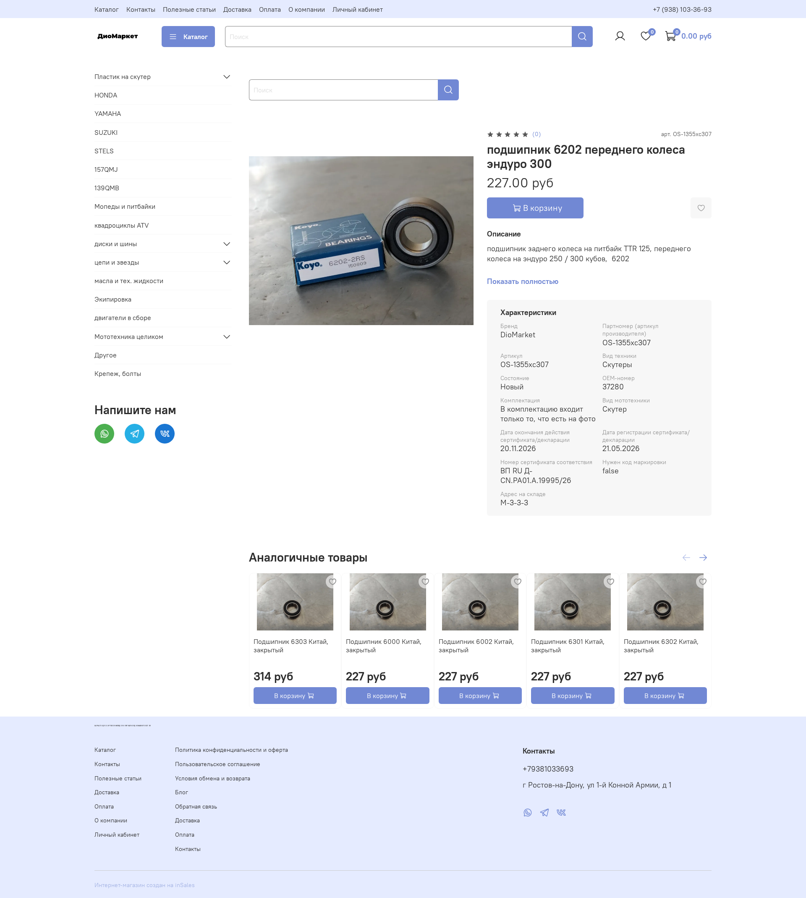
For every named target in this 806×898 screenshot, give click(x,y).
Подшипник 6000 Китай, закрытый (383, 645)
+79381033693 (548, 769)
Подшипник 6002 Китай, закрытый (475, 645)
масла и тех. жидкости (128, 280)
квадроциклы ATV (121, 225)
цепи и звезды (116, 262)
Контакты (140, 9)
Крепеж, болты (117, 373)
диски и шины (115, 243)
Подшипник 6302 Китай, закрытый (660, 645)
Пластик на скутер (122, 76)
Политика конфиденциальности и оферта (231, 750)
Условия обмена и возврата (212, 778)
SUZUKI (106, 132)
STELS (104, 151)
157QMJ (106, 169)
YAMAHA (107, 113)
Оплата (270, 9)
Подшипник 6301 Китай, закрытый (567, 645)
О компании (306, 9)
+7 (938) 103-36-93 (682, 9)
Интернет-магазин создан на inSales (144, 885)
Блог (181, 792)
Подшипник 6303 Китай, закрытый (291, 645)
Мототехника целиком (128, 336)
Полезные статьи (189, 9)
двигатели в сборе (122, 317)
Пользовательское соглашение (217, 764)
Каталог (106, 9)
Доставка (237, 9)
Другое (105, 355)
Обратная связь (196, 806)
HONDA (105, 95)
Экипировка (112, 299)
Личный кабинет (357, 9)
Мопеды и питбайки (124, 206)
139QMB (106, 188)
